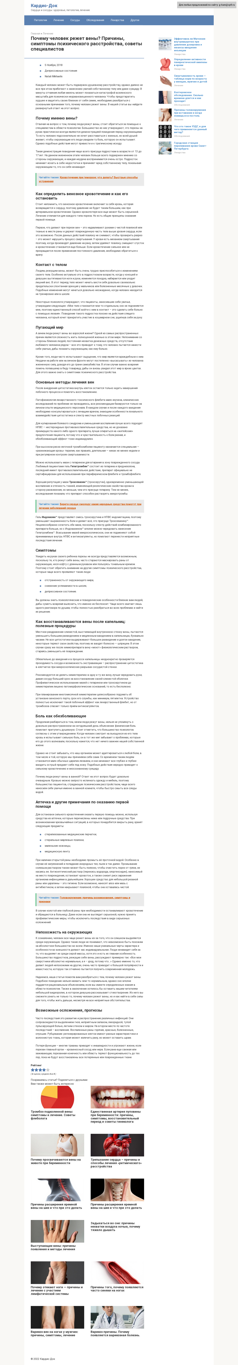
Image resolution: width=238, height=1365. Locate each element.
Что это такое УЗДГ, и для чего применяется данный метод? (190, 129)
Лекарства (117, 20)
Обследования (95, 20)
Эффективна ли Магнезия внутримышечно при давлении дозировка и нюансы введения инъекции (189, 44)
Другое (134, 20)
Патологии (40, 20)
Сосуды (75, 20)
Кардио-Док (44, 5)
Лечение (58, 20)
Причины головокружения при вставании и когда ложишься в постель (190, 112)
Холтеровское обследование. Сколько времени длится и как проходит (188, 97)
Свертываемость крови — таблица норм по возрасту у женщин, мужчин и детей (190, 78)
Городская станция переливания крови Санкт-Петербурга (190, 145)
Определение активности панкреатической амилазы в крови (190, 62)
